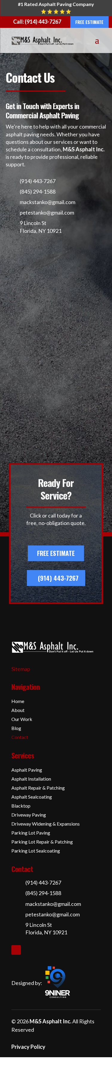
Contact (19, 737)
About (17, 710)
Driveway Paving (28, 815)
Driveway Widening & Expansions (45, 824)
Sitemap (20, 669)
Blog (16, 728)
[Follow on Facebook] (16, 950)
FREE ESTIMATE (89, 22)
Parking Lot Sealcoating (35, 851)
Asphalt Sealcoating (31, 797)
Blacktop (20, 806)
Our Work (21, 719)
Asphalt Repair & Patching (38, 788)
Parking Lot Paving (30, 833)
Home (17, 701)
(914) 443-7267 (58, 578)
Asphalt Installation (31, 779)
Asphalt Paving (26, 770)
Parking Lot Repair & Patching (42, 842)
